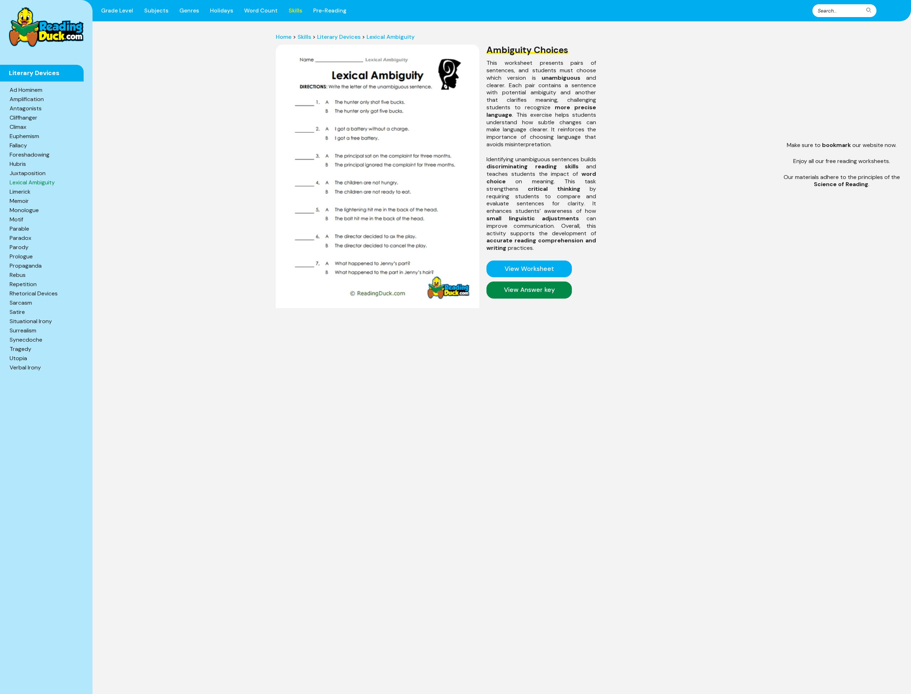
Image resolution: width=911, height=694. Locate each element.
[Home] (46, 27)
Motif (16, 219)
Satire (17, 312)
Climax (18, 127)
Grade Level (117, 10)
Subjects (156, 10)
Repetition (23, 284)
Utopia (18, 358)
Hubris (18, 164)
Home (283, 37)
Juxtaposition (28, 173)
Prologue (21, 256)
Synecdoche (26, 339)
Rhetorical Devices (34, 293)
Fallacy (18, 145)
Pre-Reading (330, 10)
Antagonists (26, 108)
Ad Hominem (26, 90)
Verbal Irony (25, 367)
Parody (19, 247)
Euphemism (24, 136)
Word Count (261, 10)
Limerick (20, 191)
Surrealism (23, 330)
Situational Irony (31, 321)
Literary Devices (338, 37)
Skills (295, 10)
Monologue (24, 210)
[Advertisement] (541, 351)
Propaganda (26, 265)
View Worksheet (529, 268)
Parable (19, 228)
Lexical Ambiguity (32, 182)
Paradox (20, 238)
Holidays (221, 10)
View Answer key (529, 289)
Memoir (19, 201)
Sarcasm (21, 302)
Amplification (27, 99)
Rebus (18, 275)
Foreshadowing (29, 154)
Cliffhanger (23, 117)
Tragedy (20, 349)
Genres (189, 10)
